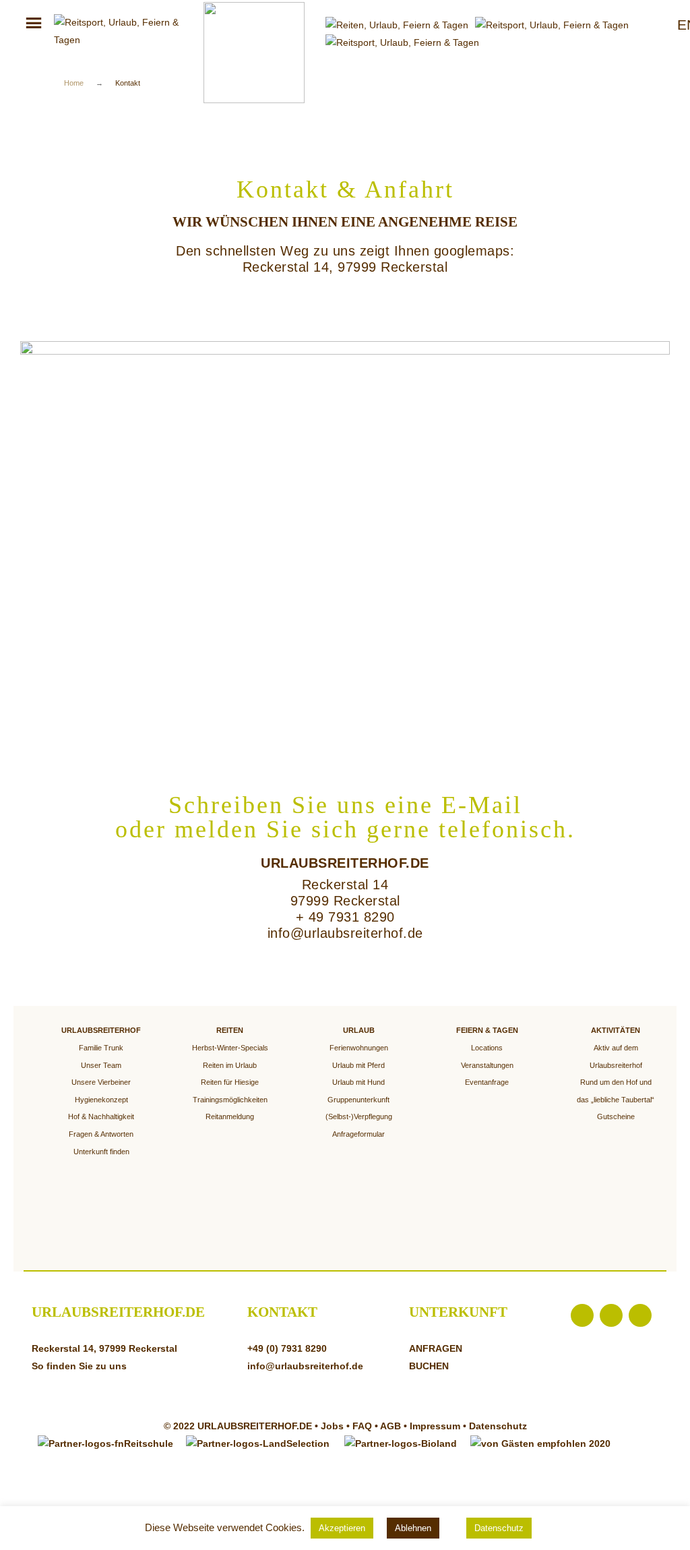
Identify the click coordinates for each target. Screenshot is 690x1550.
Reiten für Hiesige (230, 1082)
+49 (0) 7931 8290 (287, 1348)
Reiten (229, 1030)
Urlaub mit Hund (358, 1082)
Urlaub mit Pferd (358, 1065)
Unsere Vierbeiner (101, 1082)
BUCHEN (429, 1366)
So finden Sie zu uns (79, 1366)
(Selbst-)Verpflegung (358, 1116)
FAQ (362, 1426)
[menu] (33, 24)
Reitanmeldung (230, 1116)
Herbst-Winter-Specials (230, 1048)
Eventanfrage (487, 1082)
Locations (487, 1048)
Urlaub (359, 1030)
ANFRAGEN (435, 1348)
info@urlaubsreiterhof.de (345, 933)
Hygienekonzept (101, 1100)
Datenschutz (498, 1426)
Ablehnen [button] (413, 1528)
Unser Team (101, 1065)
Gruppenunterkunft (358, 1100)
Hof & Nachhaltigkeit (101, 1116)
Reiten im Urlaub (230, 1065)
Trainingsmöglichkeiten (230, 1100)
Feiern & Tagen (487, 1030)
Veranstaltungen (487, 1065)
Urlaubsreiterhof (101, 1030)
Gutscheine (616, 1116)
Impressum (435, 1426)
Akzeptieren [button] (342, 1528)
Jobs (333, 1426)
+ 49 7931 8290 (345, 917)
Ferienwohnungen (359, 1048)
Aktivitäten (615, 1030)
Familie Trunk (101, 1048)
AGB (390, 1426)
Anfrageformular (358, 1134)
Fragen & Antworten (101, 1134)
